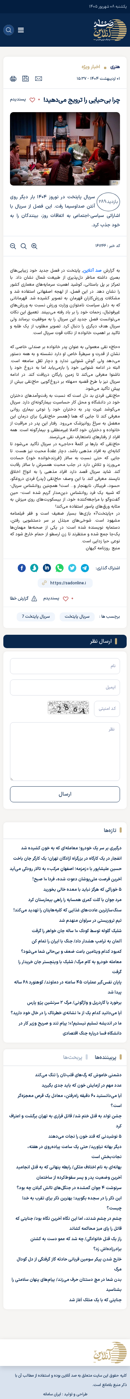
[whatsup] (59, 568)
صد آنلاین (92, 270)
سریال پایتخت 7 (36, 616)
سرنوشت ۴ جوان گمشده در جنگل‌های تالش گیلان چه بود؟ (69, 1188)
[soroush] (34, 568)
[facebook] (21, 568)
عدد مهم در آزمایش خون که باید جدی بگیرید (82, 1085)
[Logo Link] (110, 30)
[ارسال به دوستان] (38, 78)
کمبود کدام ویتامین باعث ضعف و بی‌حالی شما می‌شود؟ (71, 951)
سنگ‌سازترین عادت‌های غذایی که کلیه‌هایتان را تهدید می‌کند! (67, 910)
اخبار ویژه (91, 66)
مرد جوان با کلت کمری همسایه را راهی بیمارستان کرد (75, 900)
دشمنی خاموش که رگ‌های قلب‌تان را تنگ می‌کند (78, 1075)
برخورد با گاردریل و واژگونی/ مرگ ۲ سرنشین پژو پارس (74, 1003)
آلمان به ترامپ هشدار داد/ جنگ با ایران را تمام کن (77, 941)
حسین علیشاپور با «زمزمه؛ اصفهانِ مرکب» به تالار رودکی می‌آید (66, 869)
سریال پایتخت (77, 616)
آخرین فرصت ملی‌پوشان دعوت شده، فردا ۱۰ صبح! (77, 879)
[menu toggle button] (21, 30)
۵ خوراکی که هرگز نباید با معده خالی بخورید (82, 889)
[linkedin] (47, 568)
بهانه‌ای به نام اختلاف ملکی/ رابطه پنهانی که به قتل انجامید (69, 1167)
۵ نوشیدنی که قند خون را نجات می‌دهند (85, 1136)
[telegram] (85, 568)
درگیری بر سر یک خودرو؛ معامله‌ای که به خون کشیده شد (71, 848)
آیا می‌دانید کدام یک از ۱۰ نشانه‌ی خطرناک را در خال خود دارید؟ (66, 1013)
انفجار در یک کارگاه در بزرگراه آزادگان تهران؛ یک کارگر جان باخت (67, 858)
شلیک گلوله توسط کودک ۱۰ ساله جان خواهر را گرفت (77, 931)
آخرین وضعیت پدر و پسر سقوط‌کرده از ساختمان (79, 1177)
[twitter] (72, 568)
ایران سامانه (52, 1394)
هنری (115, 66)
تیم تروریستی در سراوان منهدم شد (90, 920)
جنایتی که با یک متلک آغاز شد (95, 1300)
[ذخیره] (25, 78)
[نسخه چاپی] (13, 78)
